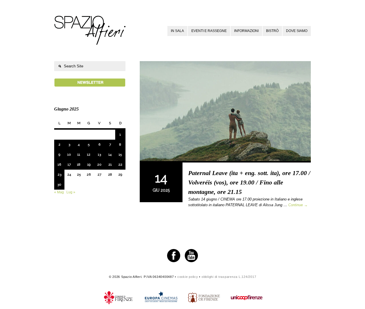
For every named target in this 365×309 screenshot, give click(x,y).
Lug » (70, 192)
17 (69, 164)
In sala (177, 31)
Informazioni (246, 31)
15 (120, 154)
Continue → (298, 205)
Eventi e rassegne (209, 31)
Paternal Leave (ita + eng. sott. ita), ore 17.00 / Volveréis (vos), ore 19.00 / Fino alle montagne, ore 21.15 (249, 182)
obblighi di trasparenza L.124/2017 (229, 276)
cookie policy (187, 276)
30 (59, 184)
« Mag (59, 192)
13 (99, 154)
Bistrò (272, 31)
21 (110, 164)
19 (88, 164)
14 (109, 154)
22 (120, 164)
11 (78, 154)
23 (59, 174)
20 (99, 164)
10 (69, 154)
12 (88, 154)
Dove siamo (296, 31)
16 (59, 164)
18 (78, 164)
